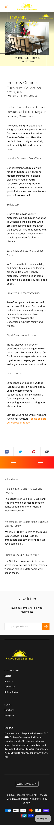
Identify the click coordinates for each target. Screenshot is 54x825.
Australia (25, 784)
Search (7, 675)
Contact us (9, 686)
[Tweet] (20, 451)
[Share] (7, 451)
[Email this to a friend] (47, 451)
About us (8, 681)
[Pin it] (33, 451)
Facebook (9, 710)
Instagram (9, 715)
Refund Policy (11, 692)
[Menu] (48, 6)
